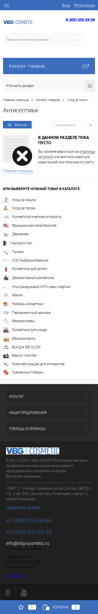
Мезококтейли (23, 339)
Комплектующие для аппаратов (38, 364)
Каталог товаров (27, 66)
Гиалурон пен (21, 243)
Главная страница (18, 171)
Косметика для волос (29, 269)
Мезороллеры (23, 321)
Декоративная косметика (33, 278)
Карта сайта (16, 576)
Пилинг (18, 252)
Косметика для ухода (29, 330)
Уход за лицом (24, 200)
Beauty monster (24, 355)
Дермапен (20, 234)
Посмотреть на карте (23, 507)
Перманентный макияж (31, 313)
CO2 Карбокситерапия (30, 260)
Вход (66, 5)
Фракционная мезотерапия (34, 225)
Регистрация (84, 5)
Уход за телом (23, 208)
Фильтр (21, 125)
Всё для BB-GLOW (26, 347)
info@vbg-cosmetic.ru (27, 543)
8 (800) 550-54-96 (80, 19)
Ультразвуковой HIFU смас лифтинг (41, 287)
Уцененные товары (27, 372)
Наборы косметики (27, 304)
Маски (17, 295)
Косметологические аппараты (37, 217)
